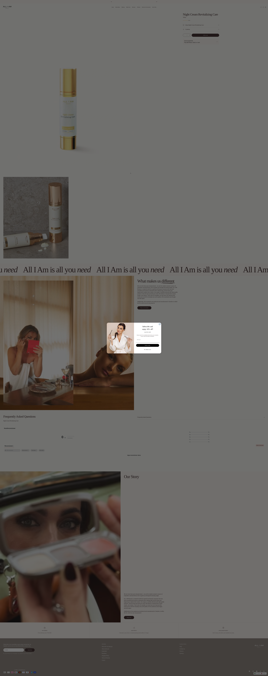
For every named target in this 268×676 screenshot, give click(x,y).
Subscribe (147, 345)
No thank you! (147, 349)
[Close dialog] (160, 324)
